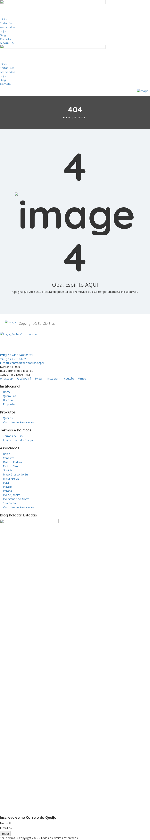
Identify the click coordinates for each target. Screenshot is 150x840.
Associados (7, 27)
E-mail (4, 828)
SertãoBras (7, 23)
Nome (4, 823)
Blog (3, 35)
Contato (5, 39)
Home (66, 117)
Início (3, 19)
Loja (3, 31)
